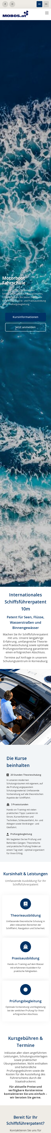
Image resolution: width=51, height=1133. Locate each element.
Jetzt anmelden (25, 327)
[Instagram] (12, 4)
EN (46, 4)
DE (39, 4)
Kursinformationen (25, 317)
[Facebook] (5, 4)
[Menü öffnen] (47, 14)
